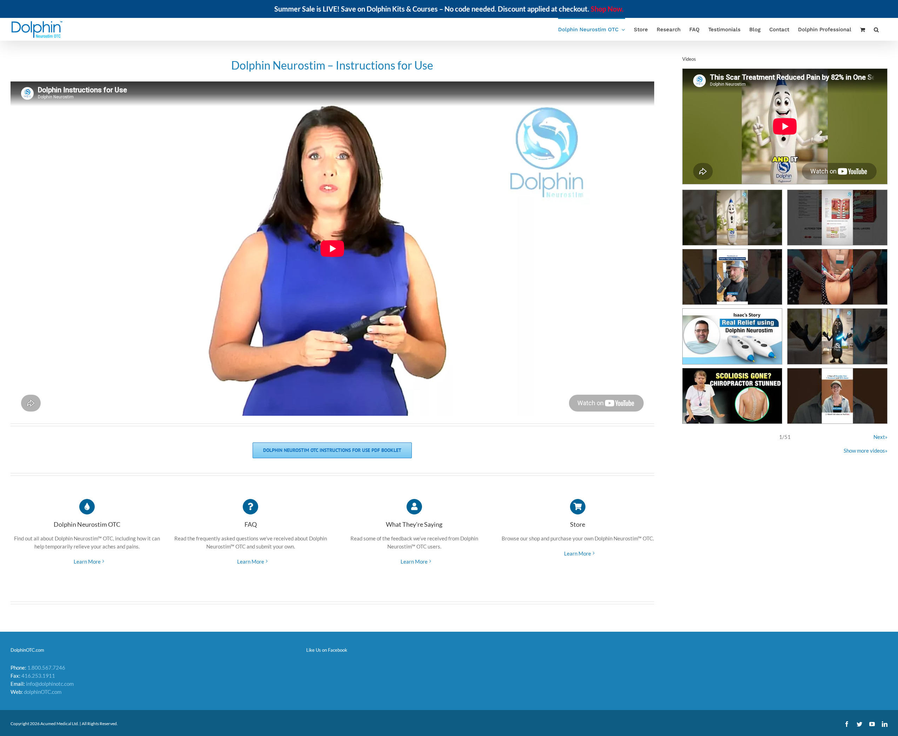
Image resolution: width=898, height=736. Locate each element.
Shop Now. (607, 9)
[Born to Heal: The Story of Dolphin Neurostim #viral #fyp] (837, 336)
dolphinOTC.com (42, 692)
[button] (876, 29)
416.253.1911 (38, 675)
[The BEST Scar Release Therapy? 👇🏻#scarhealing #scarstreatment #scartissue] (837, 277)
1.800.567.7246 (46, 667)
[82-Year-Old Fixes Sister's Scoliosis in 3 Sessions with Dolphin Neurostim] (732, 396)
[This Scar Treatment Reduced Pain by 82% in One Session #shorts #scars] (732, 217)
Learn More (87, 561)
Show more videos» (865, 450)
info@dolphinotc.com (50, 684)
